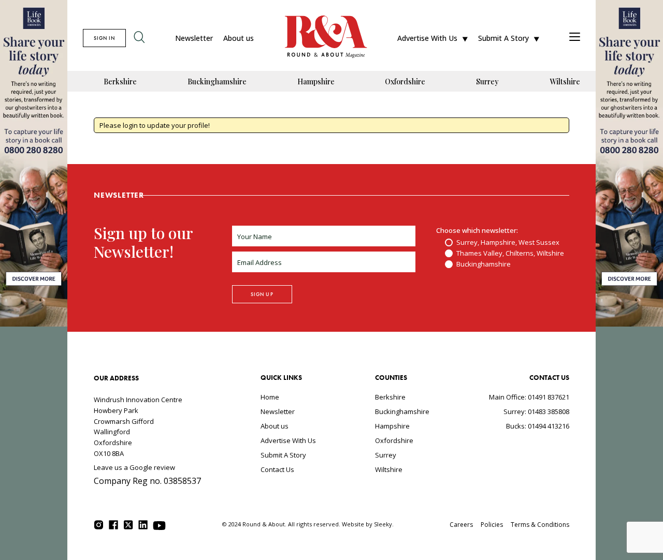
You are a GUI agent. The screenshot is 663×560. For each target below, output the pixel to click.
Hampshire (316, 81)
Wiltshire (565, 81)
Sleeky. (384, 524)
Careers (461, 524)
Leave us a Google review (134, 467)
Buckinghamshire (217, 81)
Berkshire (120, 81)
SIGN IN (104, 38)
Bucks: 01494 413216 (537, 426)
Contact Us (277, 469)
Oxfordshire (405, 81)
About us (238, 38)
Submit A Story (503, 38)
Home (270, 397)
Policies (492, 524)
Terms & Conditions (540, 524)
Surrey (487, 81)
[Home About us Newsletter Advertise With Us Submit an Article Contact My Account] (574, 38)
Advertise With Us (427, 38)
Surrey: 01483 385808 (536, 411)
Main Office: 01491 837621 (529, 397)
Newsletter (194, 38)
